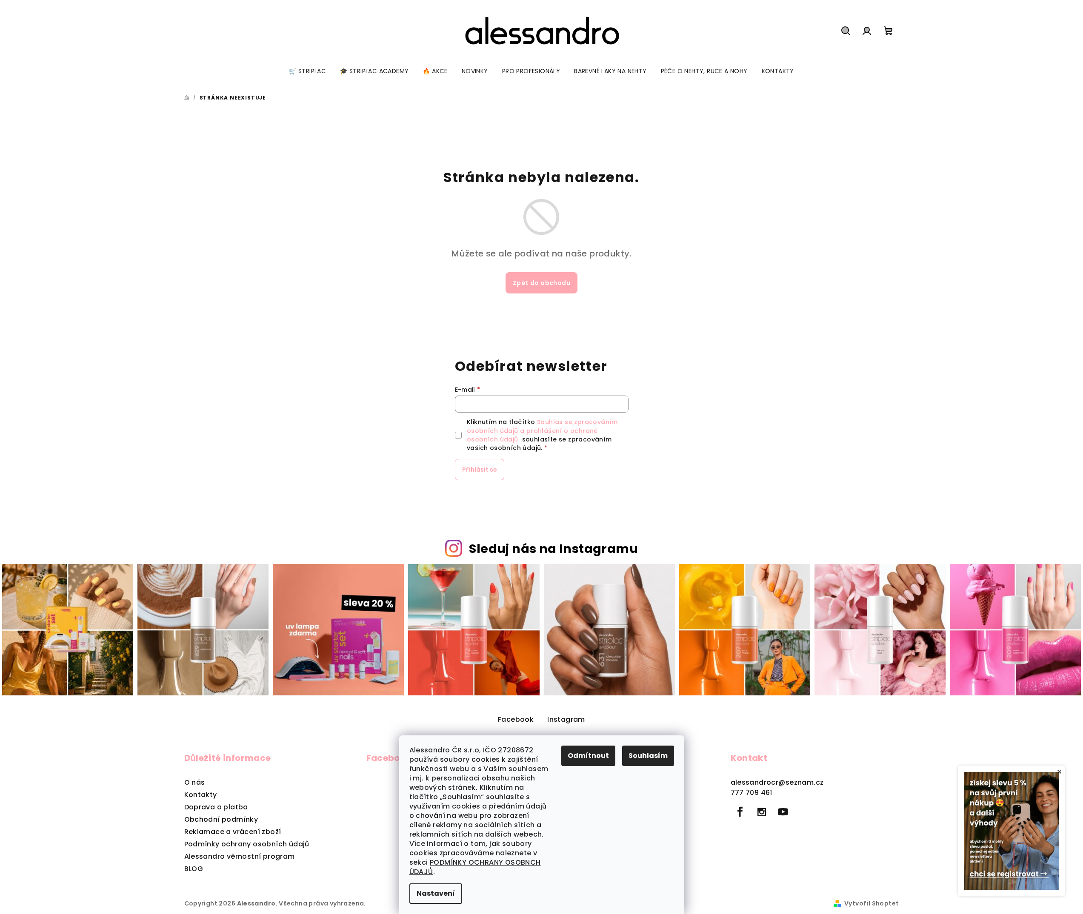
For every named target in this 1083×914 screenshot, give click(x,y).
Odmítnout (588, 755)
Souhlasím (648, 755)
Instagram (566, 719)
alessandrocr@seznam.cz (777, 782)
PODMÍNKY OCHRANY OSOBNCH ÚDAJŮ (475, 867)
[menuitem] (307, 71)
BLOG (193, 869)
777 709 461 (751, 792)
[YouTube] (783, 812)
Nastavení (436, 893)
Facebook (516, 719)
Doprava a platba (216, 807)
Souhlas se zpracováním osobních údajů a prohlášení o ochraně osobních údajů (542, 431)
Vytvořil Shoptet (871, 903)
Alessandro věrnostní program (239, 856)
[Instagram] (762, 812)
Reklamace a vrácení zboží (232, 832)
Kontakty (200, 795)
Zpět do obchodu (541, 283)
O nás (194, 782)
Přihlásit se (479, 469)
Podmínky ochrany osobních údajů (246, 844)
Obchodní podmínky (221, 819)
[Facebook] (740, 812)
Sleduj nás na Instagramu (553, 548)
